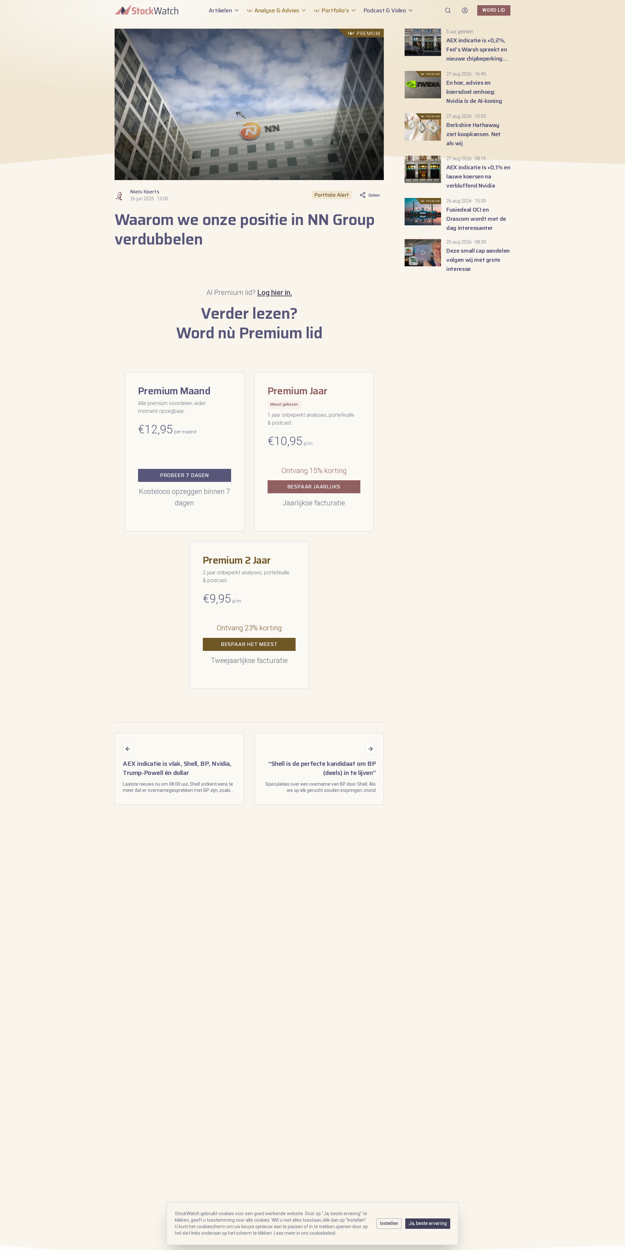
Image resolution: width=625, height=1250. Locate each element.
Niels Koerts (145, 192)
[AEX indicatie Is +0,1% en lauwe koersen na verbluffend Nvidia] (457, 173)
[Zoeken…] (448, 10)
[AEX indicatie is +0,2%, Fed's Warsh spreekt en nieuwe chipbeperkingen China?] (457, 46)
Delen (374, 195)
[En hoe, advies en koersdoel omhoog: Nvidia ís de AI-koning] (457, 88)
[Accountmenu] (464, 10)
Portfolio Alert (331, 195)
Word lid (493, 10)
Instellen (389, 1223)
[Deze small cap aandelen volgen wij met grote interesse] (457, 256)
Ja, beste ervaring (428, 1223)
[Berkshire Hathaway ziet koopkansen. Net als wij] (457, 130)
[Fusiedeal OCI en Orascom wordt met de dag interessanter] (457, 215)
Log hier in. (274, 292)
